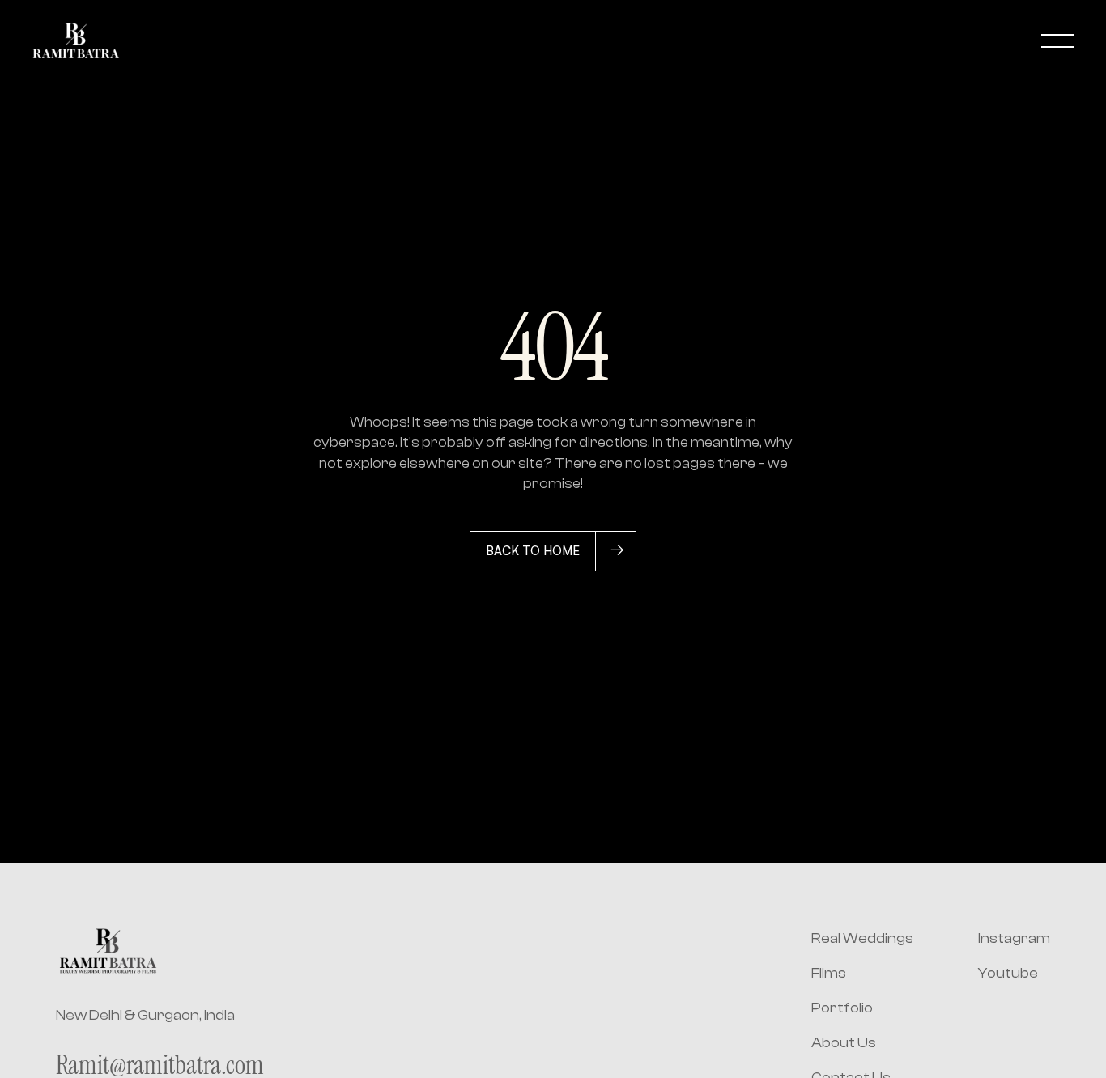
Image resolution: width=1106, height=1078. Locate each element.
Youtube (1008, 973)
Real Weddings (862, 938)
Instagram (1014, 938)
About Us (843, 1042)
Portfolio (842, 1007)
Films (828, 973)
